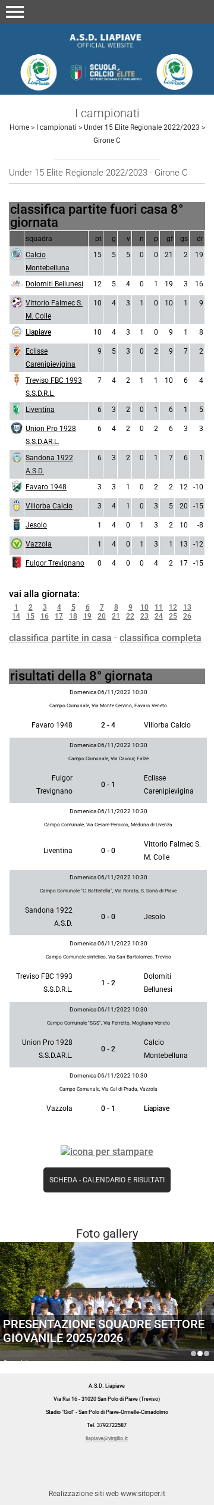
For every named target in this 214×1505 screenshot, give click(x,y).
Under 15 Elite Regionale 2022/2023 (142, 127)
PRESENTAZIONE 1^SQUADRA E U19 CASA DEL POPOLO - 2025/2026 (193, 1353)
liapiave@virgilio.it (107, 1438)
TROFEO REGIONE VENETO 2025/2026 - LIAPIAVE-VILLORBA (206, 1353)
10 (144, 607)
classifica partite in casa (60, 638)
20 (101, 616)
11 (159, 607)
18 (73, 616)
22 (130, 616)
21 (116, 616)
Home (19, 127)
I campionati (56, 127)
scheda (63, 1180)
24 (159, 616)
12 (173, 607)
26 (187, 616)
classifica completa (160, 638)
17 (59, 616)
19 (87, 616)
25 (173, 616)
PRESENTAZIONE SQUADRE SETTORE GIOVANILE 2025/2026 (103, 1331)
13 (187, 607)
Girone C (107, 140)
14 (16, 616)
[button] (15, 12)
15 (30, 616)
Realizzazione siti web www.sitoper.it (107, 1494)
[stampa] (107, 1151)
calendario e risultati (124, 1180)
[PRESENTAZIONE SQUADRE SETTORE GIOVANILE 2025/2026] (107, 1312)
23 (144, 616)
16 (44, 616)
